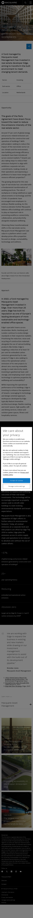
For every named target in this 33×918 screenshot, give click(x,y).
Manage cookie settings (16, 486)
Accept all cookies (16, 480)
